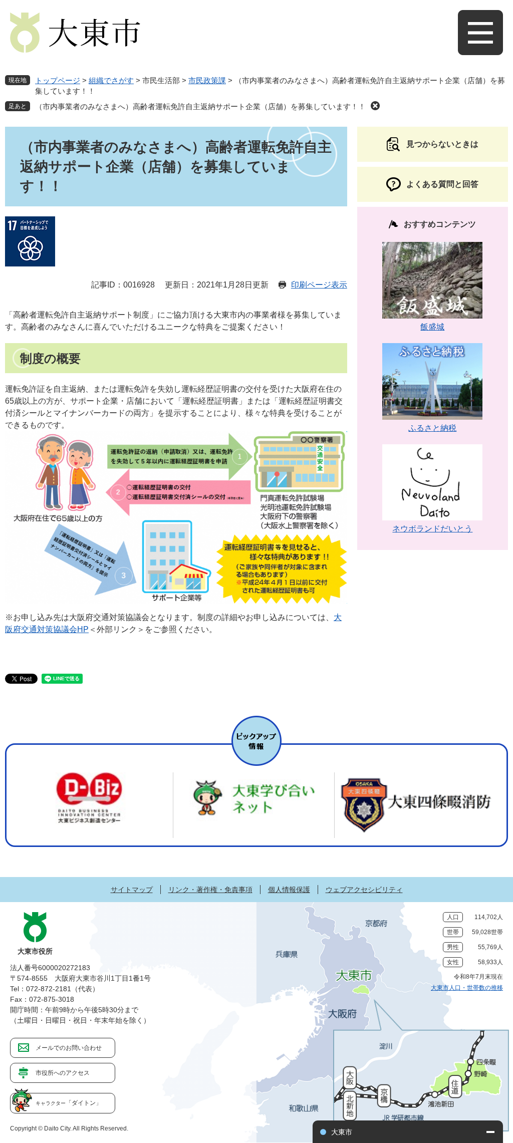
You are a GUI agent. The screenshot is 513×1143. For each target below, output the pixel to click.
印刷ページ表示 (319, 284)
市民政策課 (207, 80)
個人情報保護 (289, 890)
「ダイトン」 (69, 1102)
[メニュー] (480, 32)
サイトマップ (132, 890)
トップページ (57, 80)
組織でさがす (111, 80)
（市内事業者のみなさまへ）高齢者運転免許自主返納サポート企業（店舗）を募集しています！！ (200, 106)
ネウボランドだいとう (432, 528)
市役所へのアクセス (63, 1072)
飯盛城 (432, 327)
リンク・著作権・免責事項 (210, 890)
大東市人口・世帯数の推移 (467, 987)
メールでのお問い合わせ (69, 1047)
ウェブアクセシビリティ (364, 890)
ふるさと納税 (432, 428)
